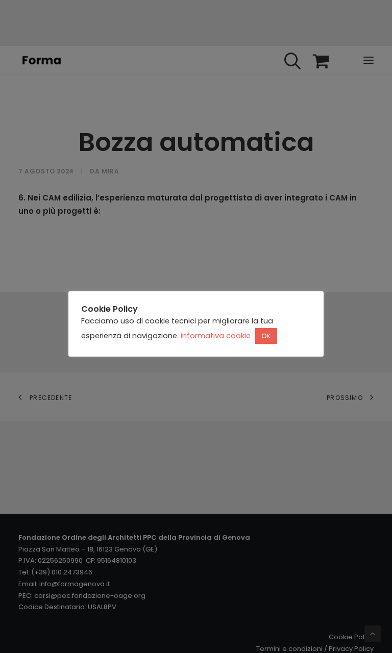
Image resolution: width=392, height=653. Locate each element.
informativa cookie (216, 335)
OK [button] (266, 336)
